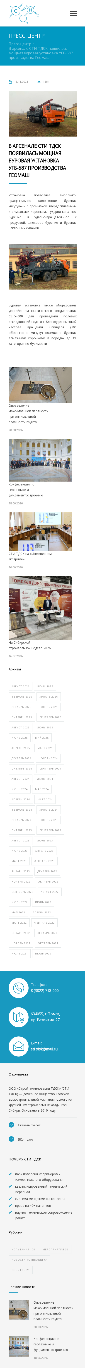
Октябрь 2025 (22, 717)
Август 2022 (50, 892)
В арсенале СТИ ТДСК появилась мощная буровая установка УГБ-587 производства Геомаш (37, 160)
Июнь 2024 (20, 789)
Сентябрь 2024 (50, 768)
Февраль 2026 (22, 696)
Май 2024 (42, 789)
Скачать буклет (28, 1125)
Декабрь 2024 (21, 758)
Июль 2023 (45, 840)
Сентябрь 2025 (50, 717)
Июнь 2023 (20, 850)
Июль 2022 (20, 902)
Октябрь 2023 (22, 830)
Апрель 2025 (21, 748)
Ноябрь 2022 (21, 881)
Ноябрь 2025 (48, 707)
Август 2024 (20, 778)
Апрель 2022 (42, 912)
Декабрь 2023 (21, 820)
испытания (23, 1249)
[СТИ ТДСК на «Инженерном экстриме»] (40, 531)
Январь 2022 (21, 933)
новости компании (29, 1259)
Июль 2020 (43, 953)
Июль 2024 (45, 778)
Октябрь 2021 (48, 943)
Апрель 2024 (21, 799)
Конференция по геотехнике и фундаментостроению (26, 489)
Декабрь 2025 (21, 707)
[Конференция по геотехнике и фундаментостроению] (40, 460)
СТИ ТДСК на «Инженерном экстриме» (30, 556)
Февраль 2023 (44, 861)
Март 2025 (45, 748)
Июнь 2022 (43, 902)
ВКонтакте (25, 1139)
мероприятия (55, 1249)
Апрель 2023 (44, 850)
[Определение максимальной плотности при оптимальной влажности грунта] (40, 385)
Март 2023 (19, 861)
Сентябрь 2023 (50, 830)
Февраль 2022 (44, 922)
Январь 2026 (48, 696)
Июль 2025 (45, 727)
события (21, 1270)
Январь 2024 (48, 809)
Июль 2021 (20, 953)
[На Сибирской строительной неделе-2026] (40, 608)
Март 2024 (45, 799)
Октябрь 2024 (22, 768)
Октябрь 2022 (48, 881)
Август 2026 (20, 686)
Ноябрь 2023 (48, 820)
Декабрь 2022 (47, 871)
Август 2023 (20, 840)
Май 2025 (42, 737)
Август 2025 (20, 727)
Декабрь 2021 (47, 933)
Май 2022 (18, 912)
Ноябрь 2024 (48, 758)
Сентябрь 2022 (22, 892)
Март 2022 (19, 922)
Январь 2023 (21, 871)
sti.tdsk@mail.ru (44, 1049)
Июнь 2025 (20, 737)
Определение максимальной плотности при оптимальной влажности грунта (29, 413)
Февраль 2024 (22, 809)
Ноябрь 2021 (21, 943)
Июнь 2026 (45, 686)
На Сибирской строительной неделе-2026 (30, 645)
